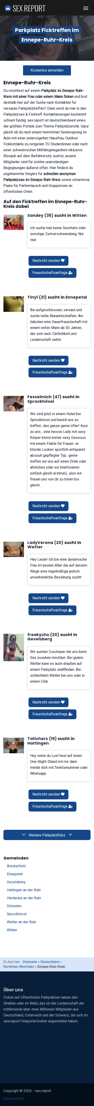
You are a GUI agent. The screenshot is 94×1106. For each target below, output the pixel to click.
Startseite (30, 962)
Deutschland (50, 962)
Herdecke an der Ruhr (24, 898)
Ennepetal (15, 874)
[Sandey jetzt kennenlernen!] (13, 222)
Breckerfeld (16, 866)
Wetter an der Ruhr (21, 922)
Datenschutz (13, 1098)
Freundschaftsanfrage (50, 273)
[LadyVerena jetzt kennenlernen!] (13, 549)
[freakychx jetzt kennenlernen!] (13, 647)
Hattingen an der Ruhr (24, 890)
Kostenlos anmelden (47, 70)
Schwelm (14, 906)
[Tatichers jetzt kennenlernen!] (13, 745)
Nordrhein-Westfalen (18, 967)
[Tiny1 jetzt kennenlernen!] (13, 304)
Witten (12, 930)
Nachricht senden (46, 260)
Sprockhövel (17, 914)
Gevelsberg (16, 882)
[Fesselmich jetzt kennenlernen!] (13, 403)
